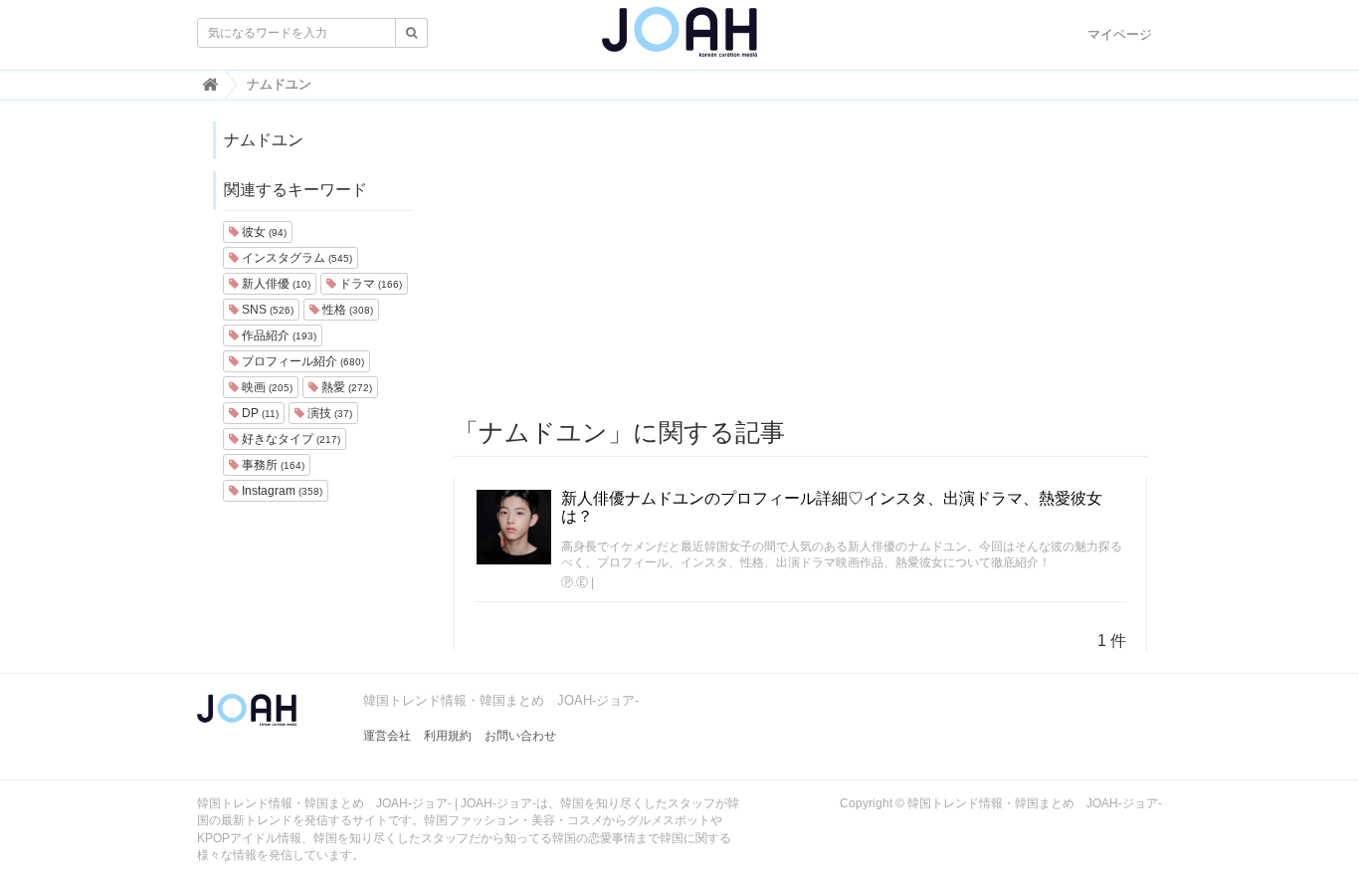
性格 (346, 310)
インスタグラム (295, 258)
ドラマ (369, 284)
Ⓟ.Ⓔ (574, 582)
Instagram (280, 491)
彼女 (263, 232)
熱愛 (345, 387)
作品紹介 (277, 335)
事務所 (271, 465)
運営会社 (387, 736)
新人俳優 (274, 284)
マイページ (1119, 34)
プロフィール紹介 (301, 361)
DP (259, 413)
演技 (328, 413)
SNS (266, 310)
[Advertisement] (801, 259)
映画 (265, 387)
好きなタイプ (289, 439)
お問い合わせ (520, 736)
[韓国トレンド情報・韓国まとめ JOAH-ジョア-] (679, 40)
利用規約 (448, 736)
